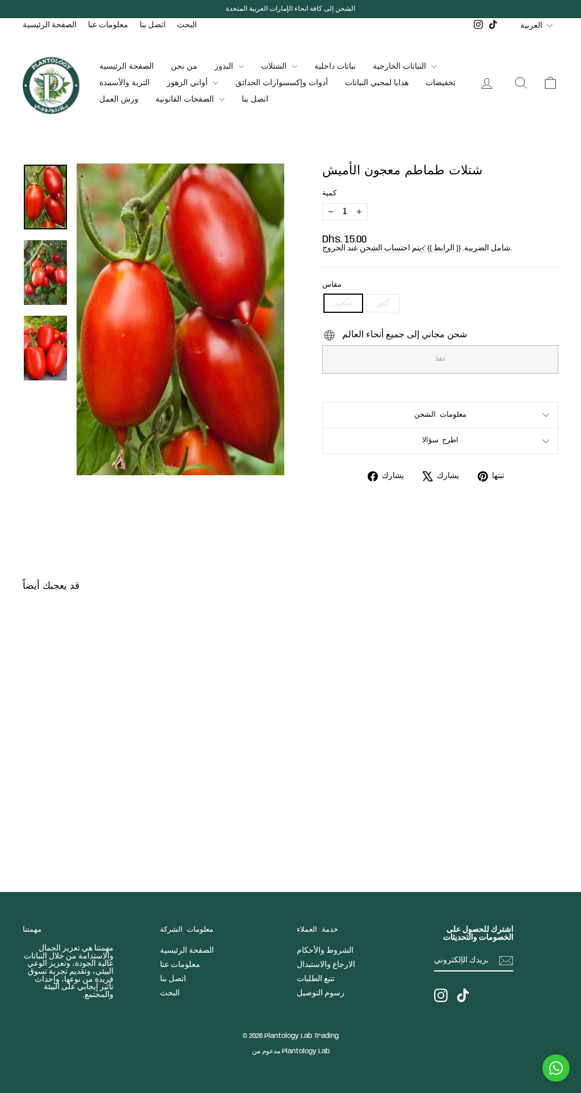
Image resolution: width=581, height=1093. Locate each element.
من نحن (184, 66)
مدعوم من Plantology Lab (291, 1051)
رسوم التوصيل (320, 993)
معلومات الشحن (440, 414)
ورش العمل (118, 99)
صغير (343, 303)
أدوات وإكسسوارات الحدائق (281, 83)
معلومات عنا (108, 25)
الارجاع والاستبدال (326, 965)
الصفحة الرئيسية (50, 25)
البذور (224, 66)
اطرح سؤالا (440, 440)
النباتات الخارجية (400, 66)
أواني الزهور (188, 83)
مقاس (332, 285)
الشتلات (275, 66)
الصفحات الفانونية (185, 99)
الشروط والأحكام (325, 950)
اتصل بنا (153, 25)
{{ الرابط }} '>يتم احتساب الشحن (410, 248)
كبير (382, 303)
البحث (187, 25)
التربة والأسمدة (124, 83)
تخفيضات (441, 83)
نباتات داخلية (335, 66)
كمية (329, 193)
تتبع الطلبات (316, 979)
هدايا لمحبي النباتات (377, 83)
